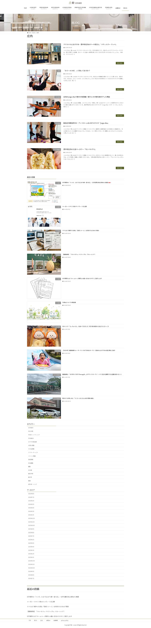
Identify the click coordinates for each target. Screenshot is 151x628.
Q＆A (41, 620)
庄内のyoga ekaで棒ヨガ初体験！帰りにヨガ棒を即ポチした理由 (86, 97)
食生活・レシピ (32, 484)
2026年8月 (31, 493)
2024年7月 (31, 578)
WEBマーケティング (34, 435)
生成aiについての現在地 (69, 302)
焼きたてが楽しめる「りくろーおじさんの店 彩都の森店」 (78, 398)
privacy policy (64, 620)
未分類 (30, 470)
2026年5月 (31, 504)
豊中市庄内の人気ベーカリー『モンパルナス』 (79, 149)
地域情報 (30, 459)
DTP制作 (30, 428)
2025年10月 (31, 525)
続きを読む (120, 63)
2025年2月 (31, 554)
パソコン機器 (32, 456)
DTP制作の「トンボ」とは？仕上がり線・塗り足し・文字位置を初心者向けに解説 (86, 182)
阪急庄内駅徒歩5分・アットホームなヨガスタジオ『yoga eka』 (86, 123)
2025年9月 (31, 529)
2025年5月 (31, 543)
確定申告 (30, 473)
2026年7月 (31, 497)
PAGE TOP (145, 607)
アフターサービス (33, 452)
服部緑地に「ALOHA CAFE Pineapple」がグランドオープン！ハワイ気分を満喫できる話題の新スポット (92, 374)
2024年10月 (31, 568)
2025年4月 (31, 547)
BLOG (35, 620)
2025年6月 (31, 539)
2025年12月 (31, 518)
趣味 (29, 481)
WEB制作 (31, 438)
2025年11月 (31, 522)
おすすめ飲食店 (32, 442)
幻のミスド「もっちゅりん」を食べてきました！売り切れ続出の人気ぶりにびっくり (85, 326)
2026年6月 (31, 501)
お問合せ (48, 620)
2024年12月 (31, 561)
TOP (30, 620)
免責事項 (56, 620)
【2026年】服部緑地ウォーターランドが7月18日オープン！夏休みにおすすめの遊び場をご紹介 (88, 350)
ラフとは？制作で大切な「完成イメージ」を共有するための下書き (80, 230)
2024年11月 (31, 564)
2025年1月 (31, 557)
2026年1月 (31, 515)
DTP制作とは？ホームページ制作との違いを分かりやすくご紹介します (82, 278)
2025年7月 (31, 536)
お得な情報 (31, 445)
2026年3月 (31, 511)
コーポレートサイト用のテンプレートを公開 (74, 206)
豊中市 (30, 477)
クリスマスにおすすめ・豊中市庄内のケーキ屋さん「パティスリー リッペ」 (90, 44)
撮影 (29, 466)
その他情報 (31, 449)
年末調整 (30, 463)
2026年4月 (31, 508)
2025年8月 (31, 532)
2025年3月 (31, 550)
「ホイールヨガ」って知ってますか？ (76, 70)
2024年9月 (31, 571)
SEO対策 (30, 431)
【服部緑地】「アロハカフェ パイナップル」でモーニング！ (79, 254)
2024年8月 (31, 575)
